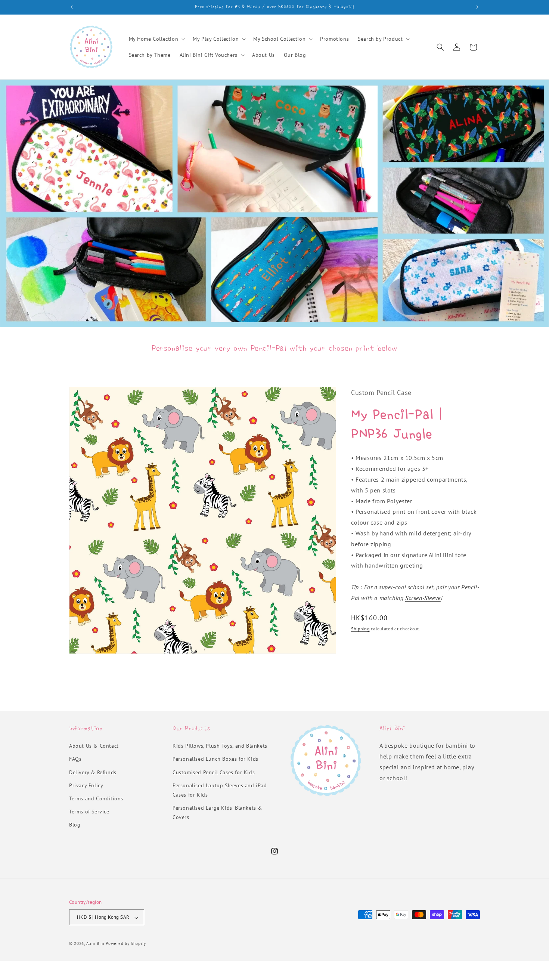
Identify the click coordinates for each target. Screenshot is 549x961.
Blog (74, 825)
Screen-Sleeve (423, 598)
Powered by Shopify (126, 943)
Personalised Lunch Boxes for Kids (215, 759)
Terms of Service (89, 812)
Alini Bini (95, 943)
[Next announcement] (477, 7)
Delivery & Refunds (93, 772)
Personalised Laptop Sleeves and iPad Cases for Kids (220, 790)
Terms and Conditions (96, 798)
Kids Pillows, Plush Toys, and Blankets (220, 746)
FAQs (75, 759)
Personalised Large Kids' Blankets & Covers (217, 813)
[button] (156, 39)
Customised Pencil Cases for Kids (214, 772)
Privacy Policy (86, 785)
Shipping (360, 628)
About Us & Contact (94, 746)
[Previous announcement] (71, 7)
